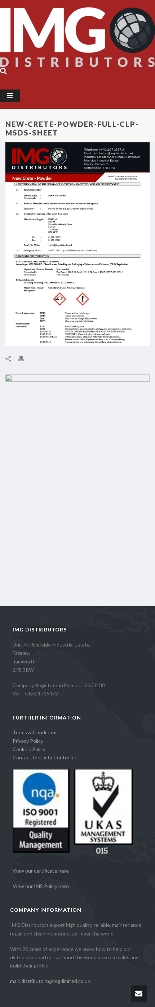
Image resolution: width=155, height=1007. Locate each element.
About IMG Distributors (37, 32)
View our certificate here (41, 871)
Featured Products (31, 60)
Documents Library (115, 46)
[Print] (24, 358)
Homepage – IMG (29, 18)
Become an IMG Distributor (42, 46)
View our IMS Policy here (41, 886)
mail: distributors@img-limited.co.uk (50, 981)
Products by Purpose (91, 18)
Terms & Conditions (35, 732)
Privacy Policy (28, 741)
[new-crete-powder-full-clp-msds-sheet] (77, 244)
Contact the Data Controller (44, 757)
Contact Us (83, 60)
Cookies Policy (29, 749)
